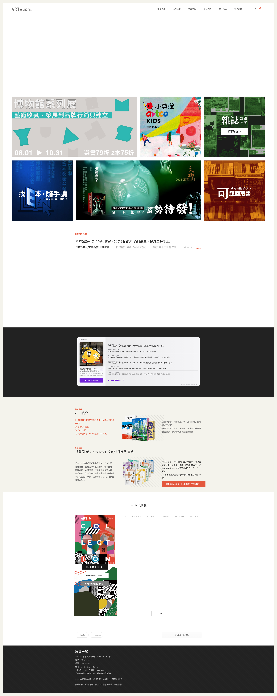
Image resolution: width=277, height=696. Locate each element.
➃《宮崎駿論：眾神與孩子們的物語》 (91, 433)
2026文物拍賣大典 (149, 601)
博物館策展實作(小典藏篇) (131, 247)
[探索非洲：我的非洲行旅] (149, 540)
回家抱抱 (128, 559)
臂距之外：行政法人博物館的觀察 (154, 307)
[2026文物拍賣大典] (149, 582)
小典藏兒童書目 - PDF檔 (94, 575)
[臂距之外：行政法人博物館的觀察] (154, 280)
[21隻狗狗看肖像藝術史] (127, 582)
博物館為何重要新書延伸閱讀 (92, 247)
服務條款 (118, 684)
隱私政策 (108, 684)
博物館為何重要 (90, 307)
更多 (161, 613)
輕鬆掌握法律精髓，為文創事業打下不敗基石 (182, 484)
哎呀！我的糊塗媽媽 (192, 559)
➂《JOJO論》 (81, 430)
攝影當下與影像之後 (165, 247)
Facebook (83, 635)
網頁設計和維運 (117, 679)
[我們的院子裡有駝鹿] (192, 582)
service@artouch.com (89, 666)
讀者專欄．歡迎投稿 (182, 635)
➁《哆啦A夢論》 (82, 427)
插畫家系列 (180, 516)
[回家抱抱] (127, 540)
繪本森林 (151, 516)
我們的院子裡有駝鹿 (192, 601)
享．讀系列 (137, 516)
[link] (183, 474)
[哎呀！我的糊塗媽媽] (192, 540)
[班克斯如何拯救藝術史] (171, 582)
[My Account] (265, 9)
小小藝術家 (165, 516)
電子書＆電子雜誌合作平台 (94, 584)
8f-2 (110, 679)
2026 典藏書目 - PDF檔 (94, 567)
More (187, 247)
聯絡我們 (98, 684)
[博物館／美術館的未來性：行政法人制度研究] (122, 280)
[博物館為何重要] (89, 280)
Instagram (98, 635)
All (124, 516)
